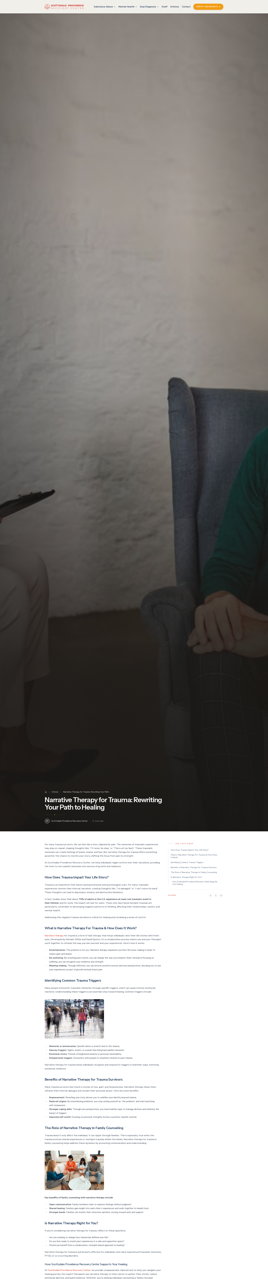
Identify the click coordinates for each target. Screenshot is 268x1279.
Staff (165, 6)
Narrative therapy (54, 935)
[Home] (46, 792)
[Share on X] (216, 895)
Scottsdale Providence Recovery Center (69, 1270)
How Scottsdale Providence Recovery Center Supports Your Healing (194, 883)
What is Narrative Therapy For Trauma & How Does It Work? (194, 856)
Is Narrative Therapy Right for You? (186, 877)
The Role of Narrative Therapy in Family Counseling (194, 872)
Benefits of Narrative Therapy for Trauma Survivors (194, 867)
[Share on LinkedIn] (221, 895)
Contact (186, 6)
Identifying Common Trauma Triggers (187, 862)
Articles (174, 6)
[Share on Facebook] (210, 895)
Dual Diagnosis (148, 6)
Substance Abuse (103, 6)
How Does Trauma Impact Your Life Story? (189, 850)
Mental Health (126, 6)
